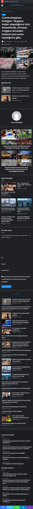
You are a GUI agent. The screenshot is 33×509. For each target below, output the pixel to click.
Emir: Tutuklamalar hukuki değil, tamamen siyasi (24, 184)
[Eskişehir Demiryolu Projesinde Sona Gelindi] (6, 362)
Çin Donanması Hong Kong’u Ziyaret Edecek (8, 209)
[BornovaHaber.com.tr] (16, 5)
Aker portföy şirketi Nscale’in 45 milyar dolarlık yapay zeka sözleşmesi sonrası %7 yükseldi (16, 308)
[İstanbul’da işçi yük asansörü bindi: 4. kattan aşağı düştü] (6, 90)
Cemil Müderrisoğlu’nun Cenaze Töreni (14, 423)
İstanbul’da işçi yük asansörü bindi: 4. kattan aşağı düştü (21, 300)
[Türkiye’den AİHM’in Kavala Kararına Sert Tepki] (24, 202)
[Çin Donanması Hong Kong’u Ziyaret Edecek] (8, 202)
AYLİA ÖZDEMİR (8, 41)
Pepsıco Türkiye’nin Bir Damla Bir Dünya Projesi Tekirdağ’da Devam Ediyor (8, 219)
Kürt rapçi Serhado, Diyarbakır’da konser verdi (20, 416)
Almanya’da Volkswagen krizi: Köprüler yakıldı (16, 388)
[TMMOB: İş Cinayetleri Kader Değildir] (6, 98)
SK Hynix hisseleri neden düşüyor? (12, 411)
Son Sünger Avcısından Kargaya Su (8, 193)
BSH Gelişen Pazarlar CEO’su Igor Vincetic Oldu (21, 393)
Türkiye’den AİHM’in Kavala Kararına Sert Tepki (23, 209)
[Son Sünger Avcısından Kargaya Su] (8, 186)
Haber (10, 11)
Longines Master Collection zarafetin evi (14, 355)
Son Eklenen (16, 294)
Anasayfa (5, 11)
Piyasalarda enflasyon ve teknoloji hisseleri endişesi (20, 321)
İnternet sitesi (5, 270)
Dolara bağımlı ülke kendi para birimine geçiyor (16, 350)
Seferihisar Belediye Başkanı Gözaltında (23, 217)
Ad (2, 257)
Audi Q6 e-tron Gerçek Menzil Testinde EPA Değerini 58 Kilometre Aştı (15, 383)
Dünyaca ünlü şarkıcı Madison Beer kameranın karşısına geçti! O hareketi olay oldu (21, 344)
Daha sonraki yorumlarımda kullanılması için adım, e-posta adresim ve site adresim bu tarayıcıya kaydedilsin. (15, 279)
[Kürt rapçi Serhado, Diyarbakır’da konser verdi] (6, 418)
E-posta (3, 264)
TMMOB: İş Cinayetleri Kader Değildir (14, 1)
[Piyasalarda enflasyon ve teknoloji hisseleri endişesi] (6, 323)
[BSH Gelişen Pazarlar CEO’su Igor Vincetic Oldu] (6, 395)
